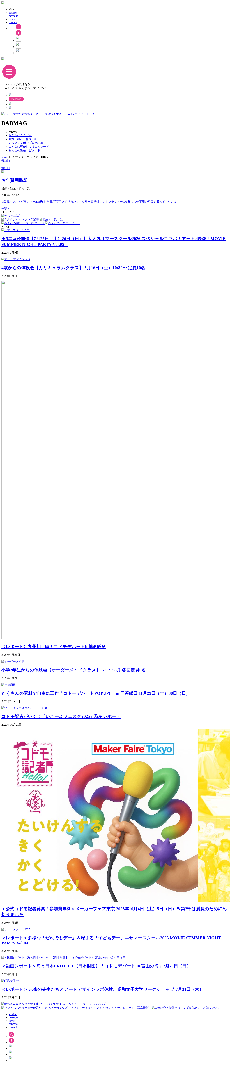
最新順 (5, 160)
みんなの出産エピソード (24, 150)
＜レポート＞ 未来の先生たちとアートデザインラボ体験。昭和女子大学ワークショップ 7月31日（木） (102, 989)
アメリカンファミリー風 (77, 201)
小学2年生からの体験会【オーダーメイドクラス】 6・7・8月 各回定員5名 (73, 670)
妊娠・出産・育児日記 (23, 139)
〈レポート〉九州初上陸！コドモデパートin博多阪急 (53, 646)
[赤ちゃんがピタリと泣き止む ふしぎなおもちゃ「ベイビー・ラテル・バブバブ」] (55, 1003)
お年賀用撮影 (14, 180)
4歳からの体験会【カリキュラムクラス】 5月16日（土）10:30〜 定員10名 (73, 267)
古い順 (5, 168)
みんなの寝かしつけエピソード (29, 146)
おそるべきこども (20, 135)
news (12, 19)
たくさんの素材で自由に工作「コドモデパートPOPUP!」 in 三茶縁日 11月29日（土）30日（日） (95, 693)
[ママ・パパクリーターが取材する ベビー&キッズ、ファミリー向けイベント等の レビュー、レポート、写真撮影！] (76, 1007)
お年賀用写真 (52, 201)
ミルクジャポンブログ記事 (26, 142)
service (13, 12)
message (13, 15)
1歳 (3, 201)
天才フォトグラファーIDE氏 (24, 201)
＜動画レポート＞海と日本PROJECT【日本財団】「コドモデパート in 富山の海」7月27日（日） (96, 966)
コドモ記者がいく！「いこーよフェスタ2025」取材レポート (61, 716)
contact (13, 22)
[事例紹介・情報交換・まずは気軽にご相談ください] (186, 1007)
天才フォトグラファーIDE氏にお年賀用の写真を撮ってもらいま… (136, 201)
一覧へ (5, 208)
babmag (13, 1023)
